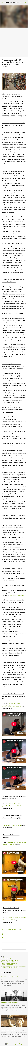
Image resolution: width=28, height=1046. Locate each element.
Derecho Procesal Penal (7, 1028)
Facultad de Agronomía (7, 964)
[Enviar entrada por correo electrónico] (3, 934)
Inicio (2, 957)
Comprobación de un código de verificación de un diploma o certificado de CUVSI (13, 966)
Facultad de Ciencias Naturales (9, 963)
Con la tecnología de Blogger (15, 1044)
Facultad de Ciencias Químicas (9, 961)
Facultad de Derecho (6, 959)
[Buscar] (26, 2)
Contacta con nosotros (7, 969)
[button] (3, 69)
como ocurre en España (17, 595)
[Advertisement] (14, 42)
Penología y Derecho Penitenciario (9, 1002)
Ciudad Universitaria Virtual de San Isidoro (16, 2)
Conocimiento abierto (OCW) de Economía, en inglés (14, 976)
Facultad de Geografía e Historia (9, 960)
